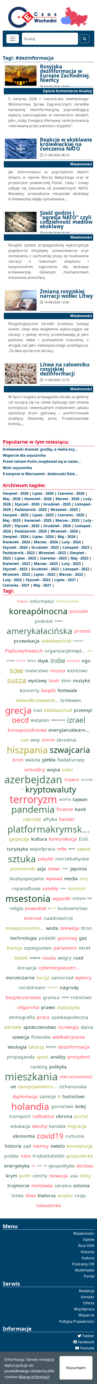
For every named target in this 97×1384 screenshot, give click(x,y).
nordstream (31, 987)
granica (51, 997)
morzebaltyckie (72, 859)
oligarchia (28, 1007)
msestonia (28, 898)
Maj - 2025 (12, 520)
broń (18, 759)
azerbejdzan (33, 779)
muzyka (81, 680)
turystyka (17, 849)
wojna (53, 769)
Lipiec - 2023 (26, 558)
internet (33, 918)
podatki (47, 938)
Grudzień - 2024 (57, 525)
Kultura (88, 1257)
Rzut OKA (86, 1245)
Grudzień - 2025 (57, 504)
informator (42, 601)
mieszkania (31, 1076)
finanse (65, 809)
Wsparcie (86, 1315)
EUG (83, 839)
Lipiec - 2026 (43, 493)
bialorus (47, 1195)
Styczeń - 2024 (15, 547)
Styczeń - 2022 (38, 579)
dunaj (89, 650)
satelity (50, 888)
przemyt (83, 710)
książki (48, 690)
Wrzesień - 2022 (17, 574)
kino (66, 680)
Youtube (87, 1348)
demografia (22, 1017)
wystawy (37, 680)
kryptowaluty (50, 789)
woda (52, 928)
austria (65, 799)
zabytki (45, 859)
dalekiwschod (56, 641)
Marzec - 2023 (46, 563)
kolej (80, 1106)
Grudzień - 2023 (45, 547)
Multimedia (84, 1270)
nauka (49, 958)
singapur (71, 779)
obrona (64, 1116)
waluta (32, 759)
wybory (83, 977)
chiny (85, 1175)
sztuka (22, 859)
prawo (48, 1007)
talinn (39, 1165)
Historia (87, 1251)
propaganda (21, 1057)
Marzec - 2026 (67, 498)
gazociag (67, 938)
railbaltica (43, 1116)
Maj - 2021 (42, 585)
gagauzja (19, 839)
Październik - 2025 (31, 509)
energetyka (17, 1166)
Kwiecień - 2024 (17, 542)
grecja (18, 710)
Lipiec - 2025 (43, 515)
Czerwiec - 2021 (16, 585)
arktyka (78, 898)
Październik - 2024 (31, 531)
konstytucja (79, 1146)
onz (84, 878)
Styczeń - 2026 (27, 504)
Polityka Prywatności (76, 1321)
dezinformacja (74, 1047)
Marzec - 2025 (67, 520)
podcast (44, 621)
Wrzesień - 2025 (65, 509)
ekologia (17, 1047)
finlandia (41, 1037)
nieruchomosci (76, 1076)
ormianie (11, 660)
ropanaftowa (26, 888)
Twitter (88, 1335)
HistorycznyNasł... (68, 601)
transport (20, 1116)
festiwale (67, 690)
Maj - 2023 (80, 558)
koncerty (29, 690)
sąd (27, 1146)
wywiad (54, 878)
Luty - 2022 (13, 579)
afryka (50, 819)
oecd (20, 720)
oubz (67, 769)
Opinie (88, 1239)
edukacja (20, 1126)
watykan (40, 720)
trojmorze (18, 1185)
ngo (86, 660)
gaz (83, 938)
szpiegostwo (38, 948)
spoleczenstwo (39, 1027)
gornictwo (62, 1106)
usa (74, 1175)
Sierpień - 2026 (16, 493)
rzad (78, 958)
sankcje (47, 1096)
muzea (57, 670)
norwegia (68, 1027)
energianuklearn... (69, 730)
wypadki (61, 898)
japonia (78, 868)
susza (16, 680)
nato (26, 1156)
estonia (81, 1185)
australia (87, 779)
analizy (58, 1057)
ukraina (63, 1185)
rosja (80, 1195)
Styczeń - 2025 (27, 525)
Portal (89, 1276)
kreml (51, 1046)
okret (84, 948)
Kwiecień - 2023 (17, 563)
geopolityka (61, 1166)
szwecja (20, 1037)
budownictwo (73, 908)
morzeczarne (20, 977)
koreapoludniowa (27, 730)
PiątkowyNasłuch (24, 651)
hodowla (65, 997)
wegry (65, 958)
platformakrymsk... (48, 829)
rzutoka (65, 868)
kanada (57, 1126)
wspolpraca (42, 849)
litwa (30, 1195)
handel (66, 819)
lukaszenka (48, 1205)
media (71, 878)
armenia (58, 621)
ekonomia (24, 1136)
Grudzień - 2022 (45, 569)
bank (80, 809)
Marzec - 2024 (46, 542)
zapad (83, 849)
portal (81, 1116)
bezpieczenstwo (23, 997)
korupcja (27, 967)
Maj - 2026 (12, 498)
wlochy (39, 1126)
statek (21, 958)
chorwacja (21, 660)
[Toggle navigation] (12, 38)
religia (16, 908)
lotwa (18, 1195)
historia (13, 1146)
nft (22, 789)
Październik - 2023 (19, 552)
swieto (58, 1146)
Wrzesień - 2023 (53, 552)
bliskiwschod (58, 710)
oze (25, 740)
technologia (23, 938)
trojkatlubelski (48, 1156)
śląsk (43, 660)
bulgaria (22, 601)
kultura (39, 839)
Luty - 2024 (72, 542)
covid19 (50, 1136)
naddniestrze (58, 918)
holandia (30, 1106)
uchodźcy (34, 769)
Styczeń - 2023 (15, 569)
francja (14, 948)
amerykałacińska (39, 631)
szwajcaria (70, 750)
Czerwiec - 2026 (71, 493)
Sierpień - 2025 (16, 515)
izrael (76, 720)
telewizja (69, 928)
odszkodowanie (58, 720)
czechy (39, 1175)
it (59, 1096)
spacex (63, 888)
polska (11, 1156)
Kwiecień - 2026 (38, 498)
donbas (84, 1166)
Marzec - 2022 (71, 574)
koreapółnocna (38, 611)
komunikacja (63, 839)
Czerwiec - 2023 (54, 558)
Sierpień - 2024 (16, 536)
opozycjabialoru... (37, 1086)
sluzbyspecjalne (26, 878)
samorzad (62, 977)
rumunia (74, 1136)
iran (37, 710)
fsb (54, 908)
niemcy (41, 1146)
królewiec (70, 700)
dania (87, 1027)
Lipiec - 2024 (43, 536)
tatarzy (36, 1047)
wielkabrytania (68, 1037)
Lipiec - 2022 (45, 574)
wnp (35, 740)
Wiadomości (83, 1233)
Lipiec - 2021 (65, 579)
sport (42, 1057)
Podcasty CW (83, 1264)
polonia (48, 739)
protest (82, 631)
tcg (45, 1165)
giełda (48, 759)
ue (13, 1086)
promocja (73, 661)
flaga (89, 898)
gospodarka (79, 1156)
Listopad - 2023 (76, 547)
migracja (77, 1126)
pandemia (33, 809)
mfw (62, 849)
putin (25, 1175)
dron (86, 928)
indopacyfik (78, 640)
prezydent (78, 1057)
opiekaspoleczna (69, 1017)
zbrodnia (66, 740)
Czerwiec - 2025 (71, 515)
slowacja (58, 1175)
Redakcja (86, 1290)
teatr (54, 680)
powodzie (35, 908)
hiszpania (27, 750)
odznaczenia (52, 987)
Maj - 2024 (67, 536)
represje (32, 819)
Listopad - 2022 (76, 569)
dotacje (71, 848)
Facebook (86, 1341)
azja (41, 868)
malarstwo (36, 670)
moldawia (42, 1185)
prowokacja (26, 641)
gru (49, 908)
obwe (54, 868)
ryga (33, 1165)
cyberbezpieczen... (59, 967)
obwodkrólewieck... (37, 700)
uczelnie (35, 958)
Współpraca (84, 1309)
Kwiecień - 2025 (38, 520)
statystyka (68, 1007)
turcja (43, 977)
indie (57, 660)
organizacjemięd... (65, 651)
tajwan (80, 799)
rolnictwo (81, 997)
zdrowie (13, 1027)
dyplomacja (25, 1096)
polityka (58, 1066)
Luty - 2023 (72, 563)
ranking (38, 1066)
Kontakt (87, 1296)
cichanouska (73, 1086)
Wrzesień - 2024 (65, 531)
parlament (65, 948)
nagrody (69, 987)
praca (43, 1017)
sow (16, 670)
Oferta (88, 1302)
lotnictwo (77, 670)
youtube (78, 611)
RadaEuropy (71, 759)
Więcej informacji (34, 1376)
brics (32, 660)
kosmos (76, 888)
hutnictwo (73, 1096)
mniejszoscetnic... (24, 928)
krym (11, 1175)
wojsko (65, 1195)
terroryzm (33, 799)
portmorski (22, 868)
